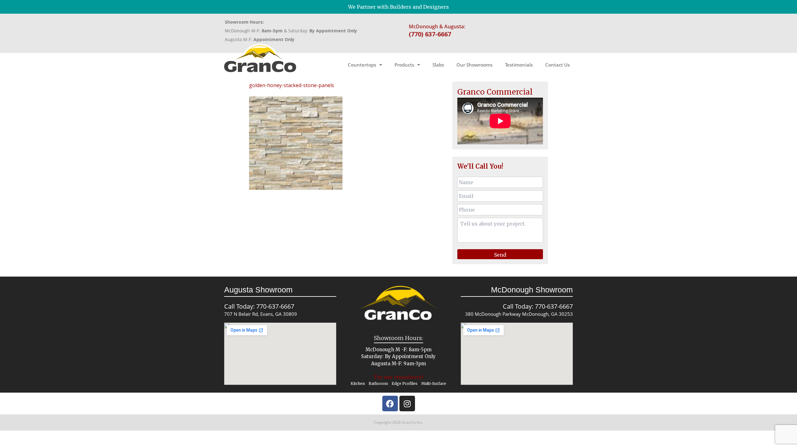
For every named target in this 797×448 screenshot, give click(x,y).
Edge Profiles (404, 383)
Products (404, 65)
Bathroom (378, 383)
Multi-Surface (433, 383)
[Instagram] (407, 403)
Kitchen (358, 383)
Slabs (438, 65)
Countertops (362, 65)
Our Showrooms (474, 65)
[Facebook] (390, 403)
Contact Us (557, 65)
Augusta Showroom (258, 289)
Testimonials (519, 65)
